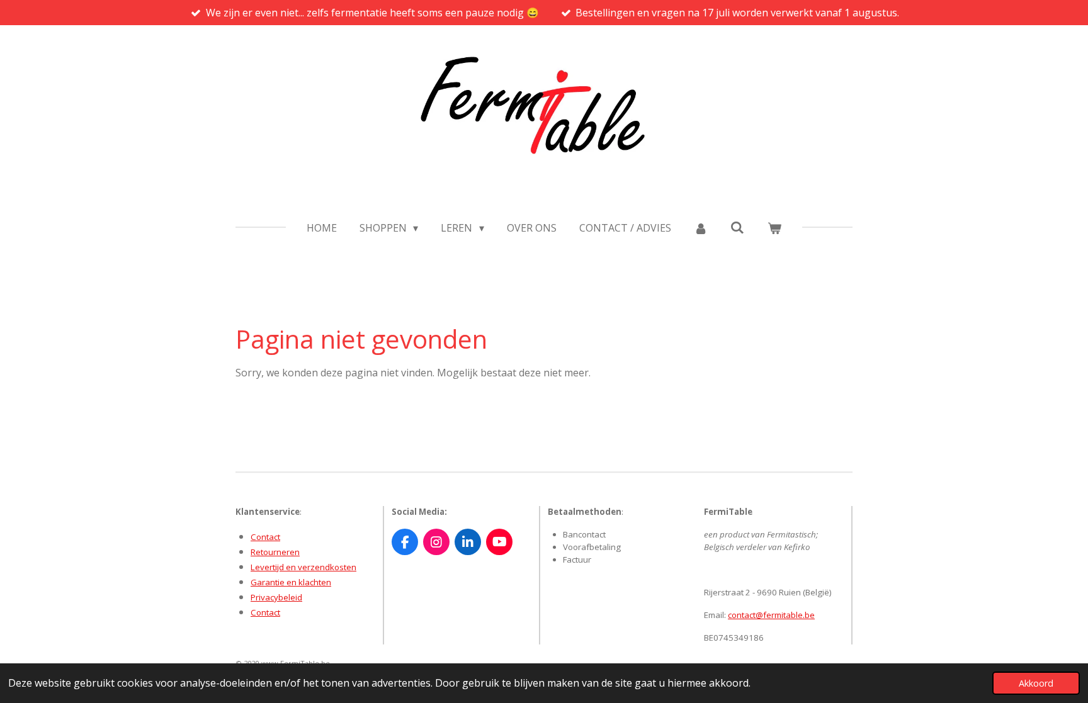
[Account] (701, 228)
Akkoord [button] (1036, 683)
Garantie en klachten (291, 582)
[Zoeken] (737, 227)
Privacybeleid (276, 597)
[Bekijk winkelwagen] (774, 228)
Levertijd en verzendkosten (303, 567)
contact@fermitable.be (771, 615)
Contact (265, 537)
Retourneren (275, 552)
